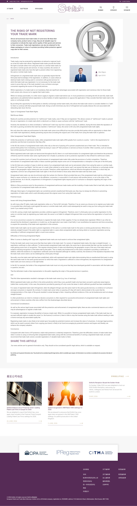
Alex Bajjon (102, 72)
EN (120, 1)
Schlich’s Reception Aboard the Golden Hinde (104, 383)
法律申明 (106, 484)
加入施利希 (106, 478)
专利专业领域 (39, 8)
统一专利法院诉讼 (89, 484)
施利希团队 (106, 481)
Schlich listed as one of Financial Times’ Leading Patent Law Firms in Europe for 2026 (23, 408)
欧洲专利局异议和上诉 (90, 478)
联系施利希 (127, 10)
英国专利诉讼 (87, 481)
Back (12, 18)
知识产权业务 (24, 8)
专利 (84, 474)
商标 (84, 488)
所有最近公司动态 (117, 376)
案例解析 (100, 10)
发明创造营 (113, 10)
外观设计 (86, 491)
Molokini (34, 497)
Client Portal (126, 1)
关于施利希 (10, 8)
